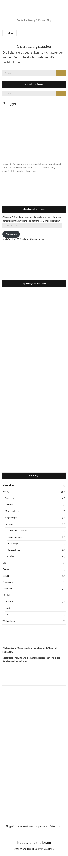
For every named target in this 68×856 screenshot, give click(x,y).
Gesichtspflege (14, 537)
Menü (10, 33)
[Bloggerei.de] (34, 814)
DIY (4, 563)
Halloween (7, 589)
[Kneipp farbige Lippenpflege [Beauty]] (50, 402)
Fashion (5, 576)
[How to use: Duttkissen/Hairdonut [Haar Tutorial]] (50, 338)
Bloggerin (10, 826)
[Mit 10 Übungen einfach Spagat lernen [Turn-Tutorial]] (18, 338)
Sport (7, 608)
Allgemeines (8, 485)
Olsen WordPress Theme (26, 849)
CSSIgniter (49, 849)
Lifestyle (6, 595)
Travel (5, 615)
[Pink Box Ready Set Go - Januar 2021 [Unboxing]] (50, 370)
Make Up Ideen (12, 511)
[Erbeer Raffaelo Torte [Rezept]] (18, 434)
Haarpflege (12, 544)
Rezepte (9, 602)
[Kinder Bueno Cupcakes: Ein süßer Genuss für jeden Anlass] (18, 370)
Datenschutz (55, 826)
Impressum (41, 826)
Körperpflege (13, 550)
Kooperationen (25, 826)
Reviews (9, 524)
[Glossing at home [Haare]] (18, 402)
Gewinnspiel (8, 582)
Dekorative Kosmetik (17, 531)
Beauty (5, 492)
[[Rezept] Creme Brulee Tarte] (50, 306)
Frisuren (9, 505)
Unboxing (9, 556)
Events (5, 569)
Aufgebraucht (11, 498)
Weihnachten (8, 621)
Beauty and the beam (34, 842)
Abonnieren (11, 234)
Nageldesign (11, 518)
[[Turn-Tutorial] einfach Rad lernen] (50, 434)
